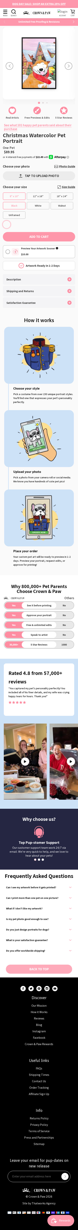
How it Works (39, 1012)
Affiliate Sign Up (39, 1094)
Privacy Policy (39, 1125)
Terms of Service (39, 1131)
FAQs (39, 1068)
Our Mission (39, 1006)
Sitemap (39, 1144)
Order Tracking (39, 1088)
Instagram (39, 1031)
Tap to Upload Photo (42, 176)
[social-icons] (23, 988)
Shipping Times (39, 1075)
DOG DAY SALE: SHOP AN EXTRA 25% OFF (39, 4)
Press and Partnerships (39, 1138)
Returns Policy (39, 1118)
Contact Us (39, 1081)
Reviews (39, 1018)
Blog (39, 1025)
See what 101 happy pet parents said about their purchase (38, 127)
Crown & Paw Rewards (39, 1044)
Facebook (39, 1038)
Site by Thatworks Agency (39, 1203)
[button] (73, 22)
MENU (5, 16)
